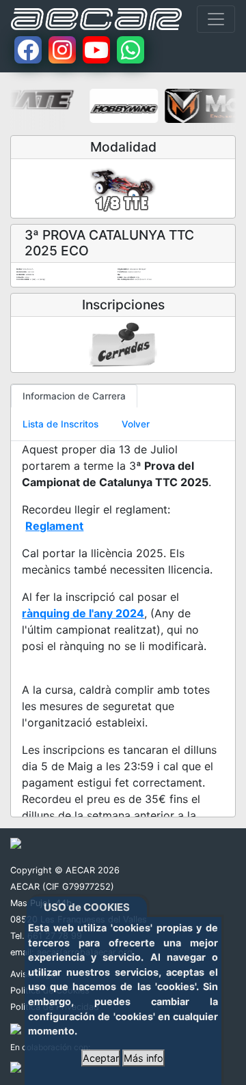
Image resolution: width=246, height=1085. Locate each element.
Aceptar (101, 1058)
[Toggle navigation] (216, 19)
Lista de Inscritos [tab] (60, 424)
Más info (143, 1058)
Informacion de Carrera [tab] (74, 396)
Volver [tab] (136, 424)
